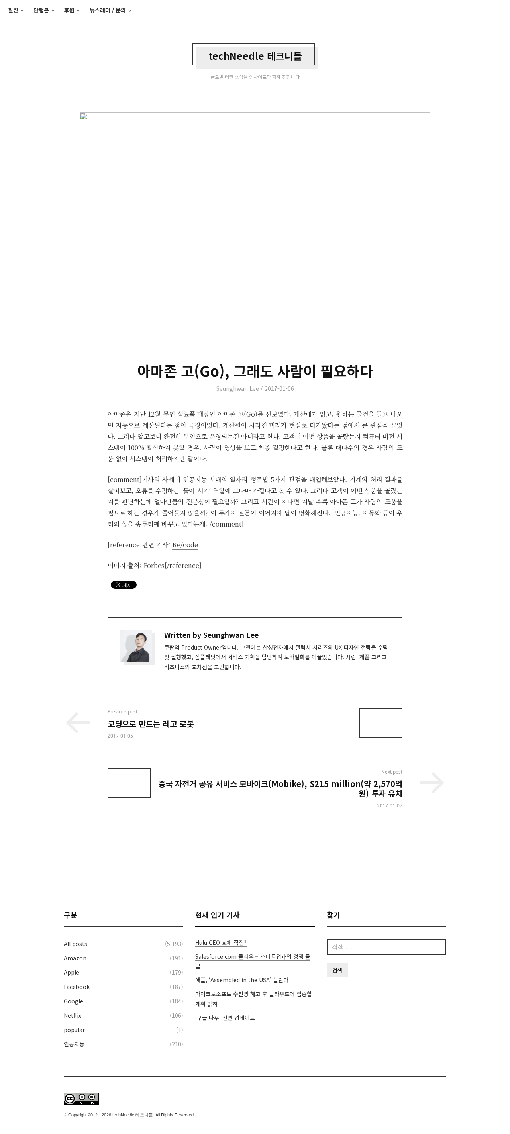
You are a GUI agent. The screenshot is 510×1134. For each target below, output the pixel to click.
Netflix (72, 1015)
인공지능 (74, 1044)
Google (73, 1001)
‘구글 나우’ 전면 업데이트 (225, 1018)
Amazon (75, 958)
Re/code (185, 544)
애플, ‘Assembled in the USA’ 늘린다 (241, 980)
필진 (13, 10)
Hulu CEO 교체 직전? (221, 942)
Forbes (154, 565)
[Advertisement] (255, 859)
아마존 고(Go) (237, 414)
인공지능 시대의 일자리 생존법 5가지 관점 (242, 479)
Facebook (77, 987)
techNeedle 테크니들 (255, 56)
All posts (75, 944)
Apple (71, 972)
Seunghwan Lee (237, 388)
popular (74, 1030)
